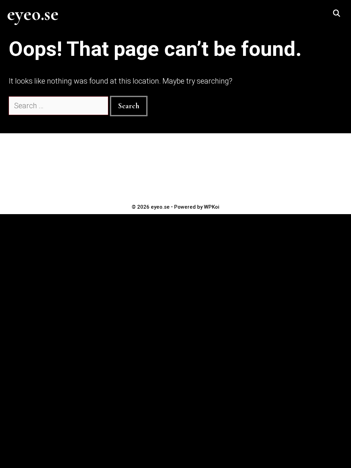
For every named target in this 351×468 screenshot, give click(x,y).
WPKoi (211, 207)
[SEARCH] (336, 14)
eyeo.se (33, 13)
